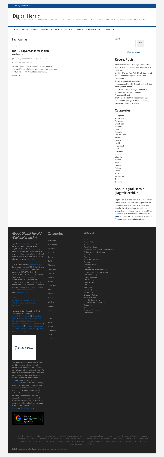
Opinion (118, 165)
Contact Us (35, 287)
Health (14, 47)
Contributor (88, 313)
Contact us (88, 267)
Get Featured (89, 292)
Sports (44, 30)
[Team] (23, 329)
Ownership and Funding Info (94, 302)
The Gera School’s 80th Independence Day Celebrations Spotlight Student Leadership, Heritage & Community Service (132, 100)
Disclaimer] (29, 326)
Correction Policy (90, 275)
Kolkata (118, 154)
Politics (68, 30)
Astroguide (119, 115)
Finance (118, 137)
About (86, 244)
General (118, 140)
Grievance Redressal (91, 295)
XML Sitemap (90, 444)
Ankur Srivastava (27, 277)
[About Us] (16, 316)
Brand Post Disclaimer (92, 259)
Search (117, 39)
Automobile (56, 30)
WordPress (45, 449)
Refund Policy (89, 305)
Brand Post (119, 124)
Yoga (31, 62)
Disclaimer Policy (90, 277)
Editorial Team (89, 285)
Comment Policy (90, 265)
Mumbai (118, 160)
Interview (119, 151)
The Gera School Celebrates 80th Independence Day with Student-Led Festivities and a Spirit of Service (133, 84)
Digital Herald (26, 16)
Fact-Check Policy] (19, 321)
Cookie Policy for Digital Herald (96, 272)
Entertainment (93, 30)
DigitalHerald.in (133, 200)
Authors (87, 257)
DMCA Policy (89, 280)
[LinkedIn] (25, 300)
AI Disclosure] (18, 326)
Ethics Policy (88, 287)
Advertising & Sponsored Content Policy (99, 249)
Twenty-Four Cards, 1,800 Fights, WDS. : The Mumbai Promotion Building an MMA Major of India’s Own (133, 67)
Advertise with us (90, 247)
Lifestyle (79, 30)
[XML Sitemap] (31, 329)
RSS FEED (87, 308)
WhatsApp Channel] (20, 303)
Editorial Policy (89, 282)
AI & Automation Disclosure (94, 252)
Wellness (26, 62)
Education (119, 132)
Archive (87, 254)
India (15, 30)
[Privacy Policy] (24, 318)
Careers (87, 262)
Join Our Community (92, 300)
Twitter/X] (34, 300)
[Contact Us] (25, 316)
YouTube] (32, 303)
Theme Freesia (36, 449)
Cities (23, 30)
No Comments (42, 59)
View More (17, 75)
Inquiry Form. (22, 292)
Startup (118, 173)
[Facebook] (16, 300)
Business (34, 30)
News (117, 162)
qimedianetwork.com (21, 269)
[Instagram (16, 305)
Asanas (16, 62)
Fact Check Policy (90, 290)
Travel (117, 179)
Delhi (117, 129)
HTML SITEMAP (90, 297)
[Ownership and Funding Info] (32, 324)
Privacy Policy (89, 242)
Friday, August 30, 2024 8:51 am (23, 59)
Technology (108, 30)
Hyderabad (119, 146)
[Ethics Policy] (36, 318)
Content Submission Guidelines (95, 270)
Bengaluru (119, 121)
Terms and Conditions (92, 310)
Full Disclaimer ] (27, 408)
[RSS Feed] (23, 331)
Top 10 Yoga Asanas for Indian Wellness (30, 52)
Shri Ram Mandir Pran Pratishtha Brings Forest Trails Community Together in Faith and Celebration (133, 75)
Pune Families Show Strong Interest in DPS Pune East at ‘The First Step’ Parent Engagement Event (131, 92)
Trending (118, 182)
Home (86, 239)
